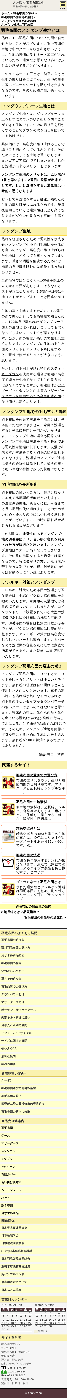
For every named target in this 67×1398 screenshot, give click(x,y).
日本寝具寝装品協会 (14, 1227)
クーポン (7, 1080)
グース (5, 1135)
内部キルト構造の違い (15, 1017)
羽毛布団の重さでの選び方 (37, 775)
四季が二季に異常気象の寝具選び (23, 1103)
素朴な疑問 (8, 1056)
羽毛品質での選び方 (14, 986)
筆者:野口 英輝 (51, 755)
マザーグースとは (12, 1002)
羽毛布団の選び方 (12, 939)
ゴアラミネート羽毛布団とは (38, 882)
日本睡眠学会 (10, 1235)
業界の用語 (8, 1064)
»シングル (8, 1151)
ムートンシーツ (11, 1190)
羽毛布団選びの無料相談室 (18, 1088)
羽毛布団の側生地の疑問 (34, 906)
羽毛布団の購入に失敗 (15, 1111)
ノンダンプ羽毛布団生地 (28, 2)
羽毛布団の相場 (11, 963)
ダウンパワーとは (12, 994)
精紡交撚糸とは (28, 828)
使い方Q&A (9, 1048)
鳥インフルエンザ (12, 1274)
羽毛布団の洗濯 (28, 855)
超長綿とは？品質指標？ (22, 912)
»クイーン (8, 1166)
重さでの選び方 (11, 978)
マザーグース (10, 1143)
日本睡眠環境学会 (12, 1243)
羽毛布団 (7, 1127)
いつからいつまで (12, 970)
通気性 (42, 90)
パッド (5, 1197)
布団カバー (8, 1174)
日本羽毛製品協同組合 (15, 1258)
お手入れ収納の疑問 (14, 1025)
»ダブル (6, 1158)
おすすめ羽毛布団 (12, 955)
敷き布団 (7, 1205)
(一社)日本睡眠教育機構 (16, 1250)
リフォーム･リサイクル (16, 1033)
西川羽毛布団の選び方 (15, 947)
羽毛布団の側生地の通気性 (43, 917)
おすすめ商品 (10, 1213)
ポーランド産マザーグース (18, 1009)
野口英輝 (17, 1359)
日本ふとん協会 (11, 1289)
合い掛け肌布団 (11, 1182)
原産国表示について (14, 1282)
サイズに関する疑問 (14, 1040)
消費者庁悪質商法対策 (15, 1266)
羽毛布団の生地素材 (31, 802)
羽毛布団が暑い (11, 1095)
